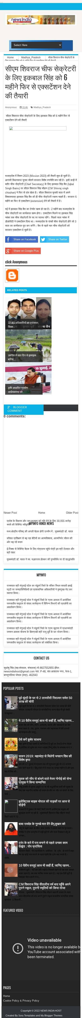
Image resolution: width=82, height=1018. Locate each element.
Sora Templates (26, 1015)
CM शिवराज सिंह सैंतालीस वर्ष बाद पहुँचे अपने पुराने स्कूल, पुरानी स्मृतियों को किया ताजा (44, 886)
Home (6, 996)
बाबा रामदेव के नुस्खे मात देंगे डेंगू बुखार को (42, 824)
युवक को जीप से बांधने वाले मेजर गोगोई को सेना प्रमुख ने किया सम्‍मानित (45, 780)
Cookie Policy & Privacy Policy (21, 1000)
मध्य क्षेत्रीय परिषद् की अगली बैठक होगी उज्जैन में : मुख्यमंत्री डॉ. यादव (40, 531)
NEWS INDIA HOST (51, 1010)
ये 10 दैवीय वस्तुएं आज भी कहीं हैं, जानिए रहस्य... (46, 720)
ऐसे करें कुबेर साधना (30, 739)
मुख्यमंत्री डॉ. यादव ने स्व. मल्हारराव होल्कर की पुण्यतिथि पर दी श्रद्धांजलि (41, 559)
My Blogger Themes (51, 1015)
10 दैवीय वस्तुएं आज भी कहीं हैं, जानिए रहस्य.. (44, 865)
